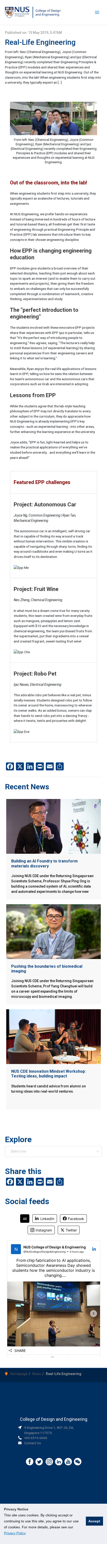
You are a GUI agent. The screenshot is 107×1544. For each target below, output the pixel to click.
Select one (18, 1151)
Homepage (19, 1374)
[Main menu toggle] (97, 12)
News (36, 1374)
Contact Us (32, 1443)
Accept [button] (94, 1521)
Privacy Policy (14, 1533)
